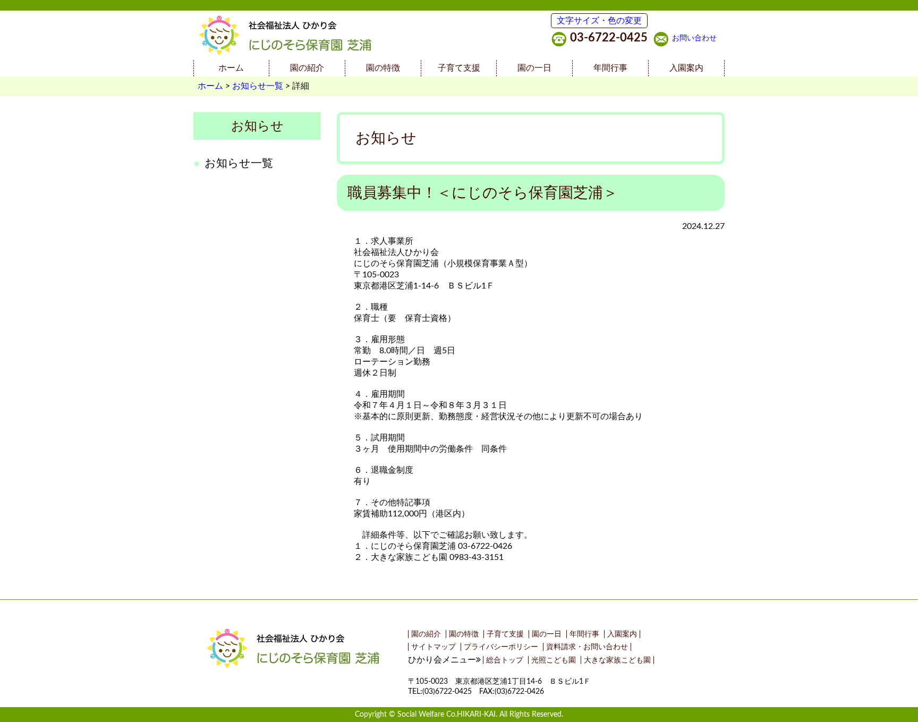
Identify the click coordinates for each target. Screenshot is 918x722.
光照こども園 (553, 660)
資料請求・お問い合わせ (587, 647)
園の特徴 (383, 68)
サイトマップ (433, 647)
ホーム (231, 68)
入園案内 (686, 68)
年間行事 (610, 68)
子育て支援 (459, 68)
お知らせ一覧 (257, 86)
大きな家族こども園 (617, 660)
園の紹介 (307, 68)
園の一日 (534, 68)
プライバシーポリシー (501, 647)
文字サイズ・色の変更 (599, 20)
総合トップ (504, 660)
